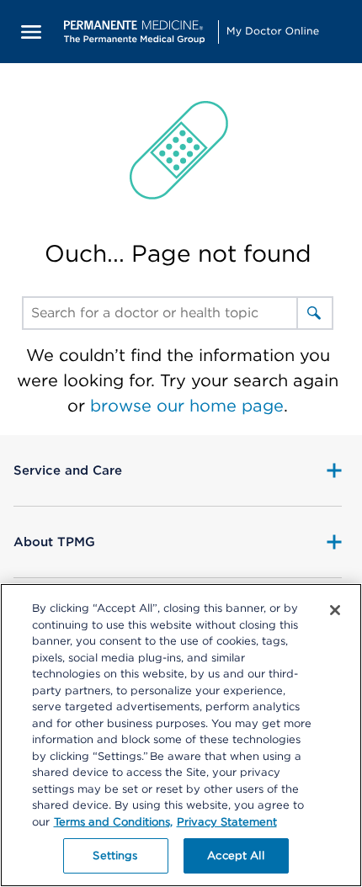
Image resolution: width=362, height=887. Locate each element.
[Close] (335, 610)
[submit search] (314, 313)
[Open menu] (32, 31)
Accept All (235, 855)
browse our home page (187, 406)
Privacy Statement (227, 821)
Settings (115, 855)
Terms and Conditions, (113, 821)
